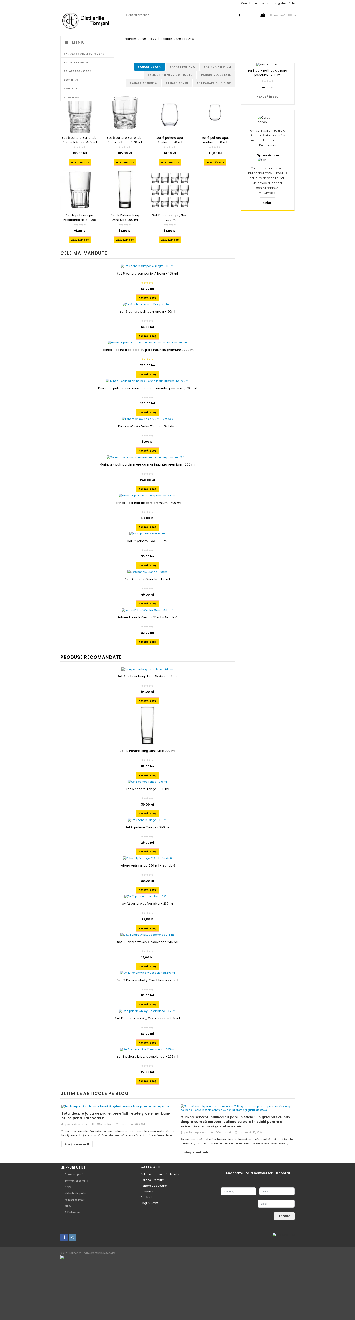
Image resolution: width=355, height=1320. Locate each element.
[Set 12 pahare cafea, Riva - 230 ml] (147, 897)
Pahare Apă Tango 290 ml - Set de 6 (147, 866)
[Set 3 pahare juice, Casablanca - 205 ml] (147, 1049)
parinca (83, 1124)
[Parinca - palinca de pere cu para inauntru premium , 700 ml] (147, 343)
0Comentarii (104, 1124)
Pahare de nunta (143, 83)
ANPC (68, 1206)
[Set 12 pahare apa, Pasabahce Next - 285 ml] (80, 190)
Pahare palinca (182, 66)
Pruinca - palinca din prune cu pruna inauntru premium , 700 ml (147, 388)
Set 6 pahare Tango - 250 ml (147, 827)
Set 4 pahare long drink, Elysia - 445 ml (148, 676)
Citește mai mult (77, 1144)
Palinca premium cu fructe (170, 75)
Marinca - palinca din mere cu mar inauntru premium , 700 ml (148, 464)
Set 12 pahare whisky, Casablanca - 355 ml (147, 1018)
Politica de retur (74, 1199)
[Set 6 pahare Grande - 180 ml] (147, 572)
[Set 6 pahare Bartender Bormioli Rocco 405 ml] (80, 112)
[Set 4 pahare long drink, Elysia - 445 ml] (147, 669)
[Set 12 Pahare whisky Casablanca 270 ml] (147, 973)
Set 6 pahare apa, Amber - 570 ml (170, 140)
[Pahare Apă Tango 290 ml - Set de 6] (147, 858)
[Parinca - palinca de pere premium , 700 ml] (147, 495)
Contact (146, 1197)
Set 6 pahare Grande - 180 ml (147, 579)
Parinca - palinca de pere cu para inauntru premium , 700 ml (148, 350)
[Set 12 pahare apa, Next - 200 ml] (170, 190)
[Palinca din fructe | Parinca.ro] (87, 21)
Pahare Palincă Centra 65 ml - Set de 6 (148, 617)
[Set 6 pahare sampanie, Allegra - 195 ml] (147, 266)
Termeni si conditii (76, 1181)
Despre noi (148, 1191)
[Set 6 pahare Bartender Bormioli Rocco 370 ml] (125, 112)
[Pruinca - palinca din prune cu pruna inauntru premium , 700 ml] (147, 381)
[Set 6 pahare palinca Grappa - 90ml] (147, 304)
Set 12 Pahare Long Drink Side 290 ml (125, 217)
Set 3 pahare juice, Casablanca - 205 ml (147, 1057)
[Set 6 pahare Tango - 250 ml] (147, 820)
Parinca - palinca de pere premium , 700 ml (147, 503)
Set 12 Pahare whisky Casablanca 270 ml (147, 980)
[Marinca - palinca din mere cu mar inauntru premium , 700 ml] (147, 457)
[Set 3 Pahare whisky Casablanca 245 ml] (147, 935)
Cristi (267, 202)
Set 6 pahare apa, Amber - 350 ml (215, 140)
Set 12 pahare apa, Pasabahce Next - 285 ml (80, 219)
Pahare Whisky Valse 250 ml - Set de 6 (147, 426)
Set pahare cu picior (214, 83)
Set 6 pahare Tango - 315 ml (147, 789)
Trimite (284, 1216)
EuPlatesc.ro (72, 1212)
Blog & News (149, 1203)
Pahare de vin (177, 83)
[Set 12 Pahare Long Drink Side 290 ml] (125, 190)
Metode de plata (75, 1193)
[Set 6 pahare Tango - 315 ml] (147, 782)
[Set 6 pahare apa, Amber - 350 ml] (215, 112)
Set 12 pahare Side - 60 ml (147, 541)
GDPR (68, 1187)
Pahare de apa (149, 66)
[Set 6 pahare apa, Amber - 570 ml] (170, 112)
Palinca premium (217, 66)
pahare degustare (216, 75)
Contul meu (249, 3)
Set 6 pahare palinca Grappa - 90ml (147, 312)
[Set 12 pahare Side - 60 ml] (147, 534)
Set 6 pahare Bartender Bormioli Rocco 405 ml (80, 140)
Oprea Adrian (267, 155)
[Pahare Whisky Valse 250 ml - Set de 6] (147, 419)
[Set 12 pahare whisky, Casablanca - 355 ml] (147, 1011)
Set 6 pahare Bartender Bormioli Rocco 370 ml (125, 140)
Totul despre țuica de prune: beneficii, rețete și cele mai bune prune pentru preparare (115, 1115)
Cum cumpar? (74, 1174)
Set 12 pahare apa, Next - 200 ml (170, 217)
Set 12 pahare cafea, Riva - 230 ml (147, 904)
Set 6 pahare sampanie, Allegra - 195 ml (147, 273)
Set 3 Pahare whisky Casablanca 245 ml (147, 942)
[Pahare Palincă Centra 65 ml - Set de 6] (147, 610)
